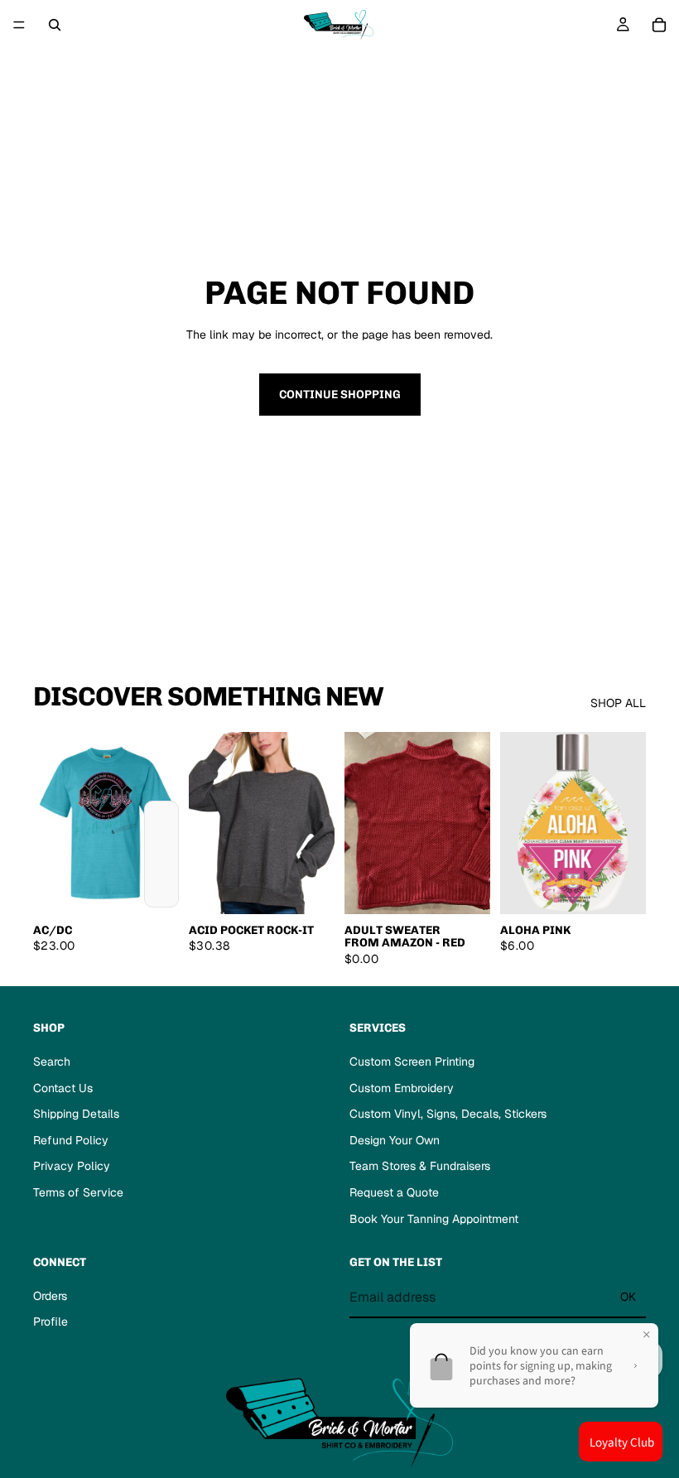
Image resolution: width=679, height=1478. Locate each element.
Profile (50, 1322)
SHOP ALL (618, 703)
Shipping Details (76, 1113)
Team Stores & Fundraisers (419, 1165)
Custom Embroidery (401, 1088)
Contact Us (63, 1088)
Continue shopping (340, 395)
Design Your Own (394, 1140)
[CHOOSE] (153, 888)
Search (51, 1061)
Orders (50, 1295)
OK (628, 1296)
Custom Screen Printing (411, 1061)
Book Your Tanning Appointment (433, 1218)
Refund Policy (70, 1140)
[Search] (54, 25)
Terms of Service (78, 1192)
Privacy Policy (71, 1165)
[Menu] (19, 25)
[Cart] (659, 25)
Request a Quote (394, 1192)
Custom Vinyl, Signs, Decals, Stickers (448, 1113)
